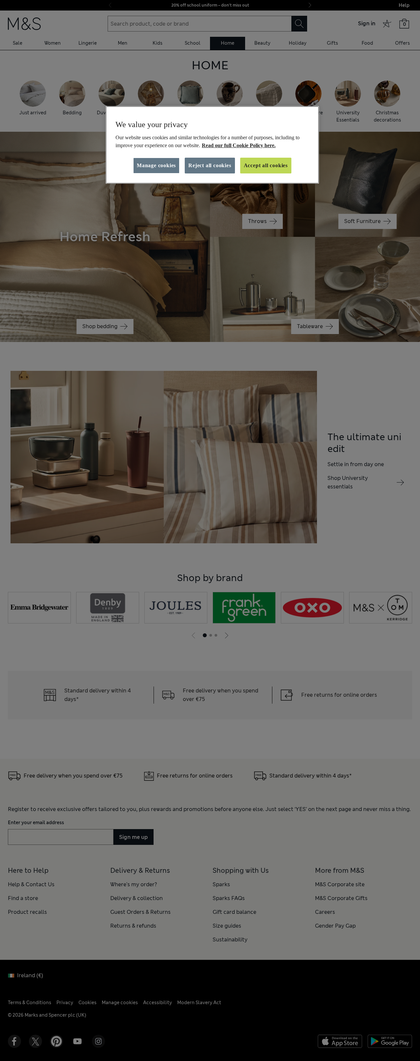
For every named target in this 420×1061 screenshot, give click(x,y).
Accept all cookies (266, 165)
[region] (212, 145)
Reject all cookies (209, 165)
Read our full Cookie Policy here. (239, 145)
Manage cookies (156, 165)
